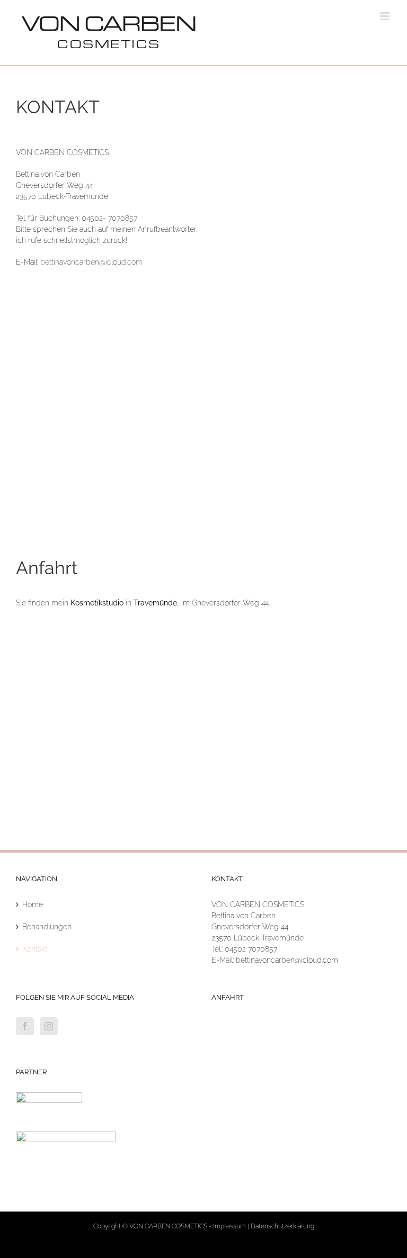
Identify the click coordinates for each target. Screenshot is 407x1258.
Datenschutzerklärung (282, 1226)
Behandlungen (47, 926)
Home (32, 904)
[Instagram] (49, 1026)
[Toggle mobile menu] (385, 16)
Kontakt (34, 949)
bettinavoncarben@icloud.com (91, 262)
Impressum (229, 1226)
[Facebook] (25, 1026)
